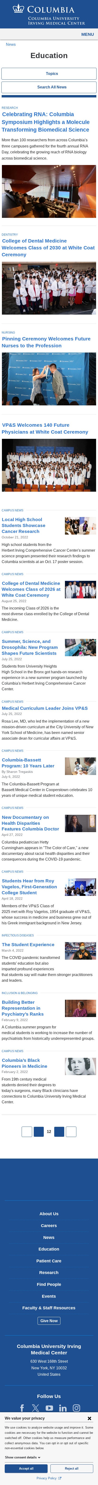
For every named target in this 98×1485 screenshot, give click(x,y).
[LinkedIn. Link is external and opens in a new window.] (63, 1408)
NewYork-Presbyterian (49, 1186)
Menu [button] (87, 34)
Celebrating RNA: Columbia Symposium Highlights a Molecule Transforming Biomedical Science (46, 122)
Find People (49, 1284)
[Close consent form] (89, 1418)
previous (39, 1132)
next (59, 1132)
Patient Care (48, 1261)
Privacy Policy (47, 1478)
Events (49, 1296)
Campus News (12, 510)
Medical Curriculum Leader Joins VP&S (45, 708)
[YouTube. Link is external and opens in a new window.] (49, 1408)
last (71, 1132)
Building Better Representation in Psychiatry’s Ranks (23, 1008)
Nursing (8, 332)
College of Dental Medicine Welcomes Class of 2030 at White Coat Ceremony (48, 247)
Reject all (71, 1468)
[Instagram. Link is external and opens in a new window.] (76, 1408)
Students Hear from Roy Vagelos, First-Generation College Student (29, 886)
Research (10, 108)
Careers (49, 1225)
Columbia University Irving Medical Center (49, 1172)
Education (49, 1249)
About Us (49, 1213)
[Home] (49, 14)
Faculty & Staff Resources (48, 1308)
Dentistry (10, 234)
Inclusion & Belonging (20, 993)
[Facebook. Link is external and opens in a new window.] (22, 1408)
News (11, 44)
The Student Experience (28, 944)
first (27, 1132)
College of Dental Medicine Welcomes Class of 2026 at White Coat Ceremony (31, 589)
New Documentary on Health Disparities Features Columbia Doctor (30, 823)
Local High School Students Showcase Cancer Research (23, 525)
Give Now (49, 1321)
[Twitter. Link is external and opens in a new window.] (35, 1408)
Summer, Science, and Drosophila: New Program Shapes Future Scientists (30, 647)
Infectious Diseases (18, 935)
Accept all (26, 1468)
